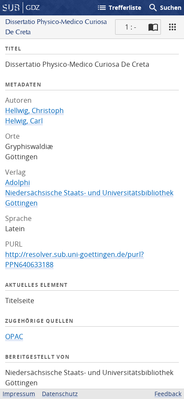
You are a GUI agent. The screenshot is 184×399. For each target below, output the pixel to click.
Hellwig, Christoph (34, 110)
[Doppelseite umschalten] (153, 27)
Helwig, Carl (24, 120)
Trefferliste (119, 8)
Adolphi (17, 182)
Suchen (164, 8)
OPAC (14, 336)
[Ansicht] (172, 27)
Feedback (167, 394)
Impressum (19, 394)
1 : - (130, 27)
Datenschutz (60, 394)
